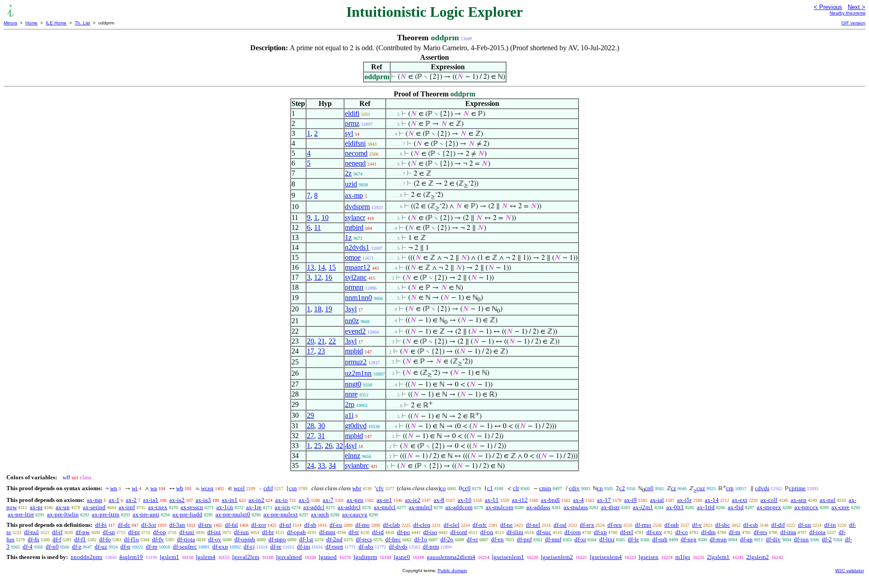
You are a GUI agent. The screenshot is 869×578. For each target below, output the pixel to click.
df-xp (600, 532)
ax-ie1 (384, 500)
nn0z (352, 321)
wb (179, 488)
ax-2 (131, 500)
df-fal (231, 524)
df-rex (587, 524)
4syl (351, 445)
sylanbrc (357, 465)
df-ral (560, 524)
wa (153, 488)
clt (516, 488)
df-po (403, 532)
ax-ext (739, 500)
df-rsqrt (334, 546)
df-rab (671, 524)
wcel (239, 488)
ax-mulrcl (420, 507)
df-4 (28, 546)
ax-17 (604, 500)
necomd (356, 153)
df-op (159, 532)
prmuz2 (356, 362)
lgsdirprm (365, 557)
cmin (545, 488)
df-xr (580, 539)
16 (328, 277)
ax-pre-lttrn (105, 514)
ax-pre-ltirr (21, 514)
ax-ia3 (203, 500)
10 (325, 217)
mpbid (354, 351)
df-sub (660, 539)
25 (317, 445)
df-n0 (52, 546)
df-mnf (553, 539)
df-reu (614, 524)
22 (332, 341)
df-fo (105, 539)
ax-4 (578, 500)
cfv (380, 488)
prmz (352, 123)
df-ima (788, 532)
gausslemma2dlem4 (451, 557)
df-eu (335, 524)
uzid (351, 184)
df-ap (746, 539)
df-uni (186, 532)
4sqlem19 (131, 557)
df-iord (458, 532)
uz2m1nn (358, 373)
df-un (804, 524)
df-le (633, 539)
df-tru (205, 524)
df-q (125, 546)
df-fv (158, 539)
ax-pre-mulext (280, 514)
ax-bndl (550, 500)
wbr (356, 488)
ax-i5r (684, 500)
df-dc (124, 524)
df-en (497, 539)
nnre (351, 394)
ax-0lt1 (675, 507)
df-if (57, 532)
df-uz (101, 546)
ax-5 (304, 500)
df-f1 (80, 539)
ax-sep (799, 500)
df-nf (285, 524)
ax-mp (354, 195)
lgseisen (649, 557)
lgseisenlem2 (557, 557)
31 (321, 435)
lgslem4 (205, 557)
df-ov (214, 539)
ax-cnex (157, 507)
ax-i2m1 (643, 507)
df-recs (364, 539)
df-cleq (421, 524)
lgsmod (328, 557)
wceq (207, 488)
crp (730, 488)
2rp (349, 404)
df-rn (734, 532)
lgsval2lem (245, 557)
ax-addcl (314, 507)
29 (310, 415)
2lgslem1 (718, 557)
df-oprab (244, 539)
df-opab (296, 532)
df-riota (186, 539)
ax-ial (657, 500)
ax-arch (320, 514)
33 (321, 465)
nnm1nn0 (358, 297)
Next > (856, 7)
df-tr (354, 532)
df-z (76, 546)
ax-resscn (192, 507)
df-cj (249, 546)
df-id (378, 532)
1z (348, 237)
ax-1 (114, 500)
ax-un (63, 507)
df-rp (152, 546)
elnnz (352, 455)
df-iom (572, 532)
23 (321, 351)
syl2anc (356, 277)
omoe (353, 257)
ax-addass (538, 507)
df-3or (148, 524)
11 (317, 227)
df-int (214, 532)
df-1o (420, 539)
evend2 (355, 331)
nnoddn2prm (86, 557)
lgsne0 (402, 557)
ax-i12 (520, 500)
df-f (57, 539)
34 (332, 465)
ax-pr (36, 507)
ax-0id (736, 507)
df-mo (362, 524)
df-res (760, 532)
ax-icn (282, 507)
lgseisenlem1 (508, 557)
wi (135, 488)
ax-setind (94, 507)
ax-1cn (224, 507)
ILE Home (56, 22)
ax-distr (610, 507)
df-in (830, 524)
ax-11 (492, 500)
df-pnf (524, 539)
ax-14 (712, 500)
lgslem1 (169, 557)
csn (293, 488)
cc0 (466, 488)
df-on (486, 532)
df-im (303, 546)
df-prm (431, 546)
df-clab (391, 524)
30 (321, 426)
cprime (797, 488)
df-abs (365, 546)
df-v (697, 524)
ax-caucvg (355, 514)
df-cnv (654, 532)
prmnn (354, 287)
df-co (681, 532)
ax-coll (769, 500)
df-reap (718, 539)
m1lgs (682, 557)
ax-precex (806, 507)
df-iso (430, 532)
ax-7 (328, 500)
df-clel (451, 524)
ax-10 (465, 500)
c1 (490, 488)
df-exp (220, 546)
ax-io (281, 500)
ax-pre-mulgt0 (232, 514)
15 (332, 267)
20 (310, 341)
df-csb (750, 524)
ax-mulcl (385, 507)
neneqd (355, 163)
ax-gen (355, 500)
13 (310, 267)
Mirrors (10, 22)
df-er (472, 539)
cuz (701, 488)
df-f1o (131, 539)
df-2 (827, 539)
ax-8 (439, 500)
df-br (268, 532)
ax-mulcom (499, 507)
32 (339, 445)
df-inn (801, 539)
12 (317, 277)
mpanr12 (357, 267)
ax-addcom (459, 507)
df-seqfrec (185, 546)
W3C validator (849, 570)
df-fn (33, 539)
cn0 (649, 488)
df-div (773, 539)
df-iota (817, 532)
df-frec (393, 539)
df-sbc (722, 524)
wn (113, 488)
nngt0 (353, 384)
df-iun (241, 532)
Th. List (82, 22)
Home (31, 22)
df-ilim (514, 532)
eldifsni (355, 143)
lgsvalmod (289, 557)
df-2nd (334, 539)
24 (310, 465)
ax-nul (828, 500)
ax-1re (254, 507)
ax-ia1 (150, 500)
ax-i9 (630, 500)
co (443, 488)
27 (310, 435)
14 (321, 267)
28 (310, 426)
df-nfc (480, 524)
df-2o (447, 539)
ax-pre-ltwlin (63, 514)
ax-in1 (230, 500)
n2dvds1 (357, 247)
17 (310, 351)
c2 (622, 488)
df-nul (31, 532)
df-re (276, 546)
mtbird (354, 227)
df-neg (689, 539)
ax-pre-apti (146, 514)
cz (673, 488)
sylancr (355, 217)
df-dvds (398, 546)
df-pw (83, 532)
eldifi (352, 113)
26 (328, 445)
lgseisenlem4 (606, 557)
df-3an (177, 524)
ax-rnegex (769, 507)
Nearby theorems (847, 12)
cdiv (574, 488)
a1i (349, 415)
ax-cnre (840, 507)
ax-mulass (575, 507)
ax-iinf (127, 507)
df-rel (626, 532)
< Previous (828, 7)
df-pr (134, 532)
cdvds (762, 488)
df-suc (543, 532)
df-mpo (277, 539)
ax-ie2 (412, 500)
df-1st (306, 539)
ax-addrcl (349, 507)
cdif (268, 488)
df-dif (778, 524)
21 (321, 341)
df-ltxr (607, 539)
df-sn (109, 532)
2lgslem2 (757, 557)
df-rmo (643, 524)
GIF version (853, 22)
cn (600, 488)
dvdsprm (357, 206)
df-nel (533, 524)
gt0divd (356, 426)
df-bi (101, 524)
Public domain (452, 570)
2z (348, 173)
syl (349, 133)
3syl (351, 309)
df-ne (506, 524)
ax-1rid (706, 507)
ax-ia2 (177, 500)
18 (317, 309)
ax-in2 (256, 500)
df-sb (310, 524)
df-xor (258, 524)
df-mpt (327, 532)
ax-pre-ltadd (187, 514)
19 (328, 309)
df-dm (708, 532)
